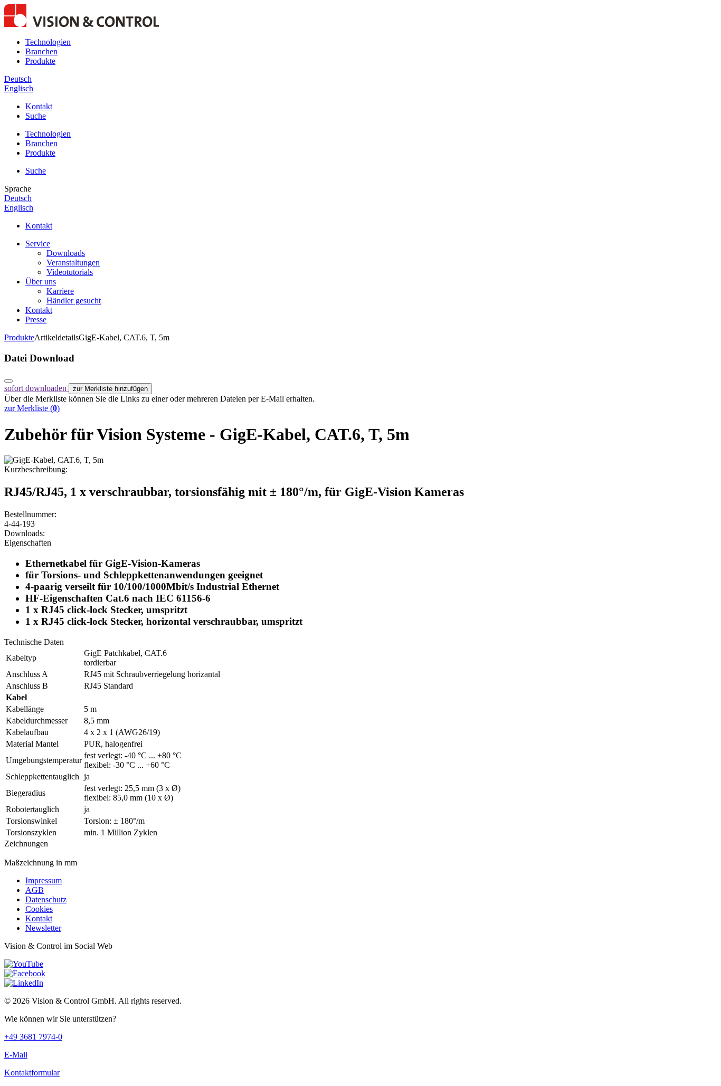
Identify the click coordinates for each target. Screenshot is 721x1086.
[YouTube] (23, 963)
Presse (35, 319)
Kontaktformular (32, 1072)
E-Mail (15, 1054)
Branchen (41, 51)
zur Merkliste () (32, 408)
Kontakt (38, 106)
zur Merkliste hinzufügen (110, 389)
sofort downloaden (36, 388)
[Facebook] (24, 973)
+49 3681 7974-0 (33, 1036)
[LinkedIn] (23, 982)
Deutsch (18, 78)
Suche (35, 115)
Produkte (40, 60)
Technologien (48, 41)
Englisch (18, 88)
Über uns (40, 281)
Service (37, 243)
